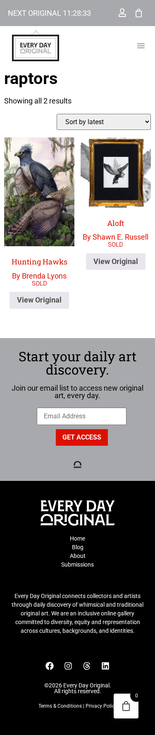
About (78, 555)
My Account (122, 13)
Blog (77, 547)
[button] (141, 45)
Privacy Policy (101, 706)
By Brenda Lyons (39, 268)
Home (77, 538)
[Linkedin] (105, 666)
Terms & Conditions (60, 706)
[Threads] (87, 666)
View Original (39, 299)
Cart (139, 13)
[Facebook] (49, 666)
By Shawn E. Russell (115, 230)
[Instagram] (68, 666)
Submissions (77, 564)
